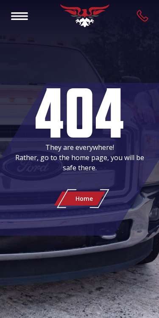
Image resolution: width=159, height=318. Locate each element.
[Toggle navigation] (19, 16)
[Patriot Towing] (84, 15)
